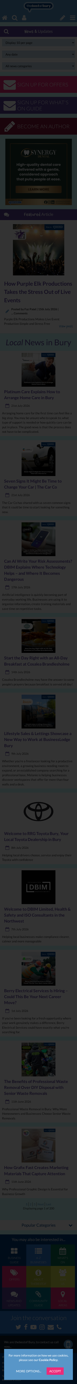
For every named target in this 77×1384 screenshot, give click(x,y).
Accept (55, 1371)
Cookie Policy (48, 1360)
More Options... (28, 1371)
